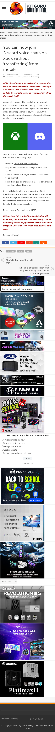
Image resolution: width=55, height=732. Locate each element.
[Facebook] (33, 719)
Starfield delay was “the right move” (19, 260)
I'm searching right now (14, 439)
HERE (33, 210)
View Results (27, 463)
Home (3, 32)
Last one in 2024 (11, 450)
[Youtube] (39, 719)
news (20, 251)
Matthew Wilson (12, 74)
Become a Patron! (11, 235)
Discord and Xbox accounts (26, 163)
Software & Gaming (31, 77)
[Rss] (30, 719)
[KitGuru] (27, 7)
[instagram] (42, 719)
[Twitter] (36, 719)
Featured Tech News (29, 32)
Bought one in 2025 (12, 446)
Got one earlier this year (15, 443)
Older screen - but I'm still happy (18, 453)
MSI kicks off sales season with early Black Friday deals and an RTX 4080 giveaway (34, 269)
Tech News (13, 32)
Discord (11, 251)
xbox (29, 251)
